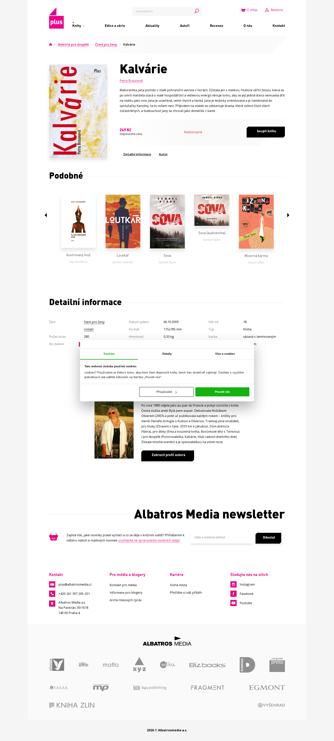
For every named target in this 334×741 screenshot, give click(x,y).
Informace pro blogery (126, 592)
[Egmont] (267, 687)
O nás (248, 25)
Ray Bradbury (78, 261)
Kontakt (279, 25)
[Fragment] (207, 687)
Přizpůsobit (164, 391)
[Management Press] (100, 687)
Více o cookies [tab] (225, 353)
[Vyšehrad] (271, 705)
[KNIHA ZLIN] (71, 705)
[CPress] (58, 687)
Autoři (185, 25)
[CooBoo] (84, 664)
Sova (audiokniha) (211, 233)
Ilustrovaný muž (78, 255)
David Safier (256, 262)
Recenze (216, 25)
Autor (163, 154)
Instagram (247, 584)
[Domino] (247, 664)
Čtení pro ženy (106, 44)
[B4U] (150, 687)
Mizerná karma (256, 255)
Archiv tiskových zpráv (126, 600)
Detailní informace (137, 154)
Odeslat (269, 537)
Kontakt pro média (123, 585)
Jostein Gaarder (122, 262)
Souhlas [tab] (109, 353)
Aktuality (152, 25)
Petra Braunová (131, 80)
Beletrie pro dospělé (73, 44)
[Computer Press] (277, 664)
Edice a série (115, 25)
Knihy (77, 25)
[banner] (56, 18)
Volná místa (178, 585)
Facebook (247, 594)
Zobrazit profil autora (168, 455)
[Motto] (110, 664)
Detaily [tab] (167, 353)
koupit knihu (266, 131)
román (89, 329)
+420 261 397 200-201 (74, 594)
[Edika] (167, 664)
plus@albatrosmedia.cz (75, 584)
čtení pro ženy (94, 322)
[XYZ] (139, 664)
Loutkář (123, 255)
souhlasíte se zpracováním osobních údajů (149, 540)
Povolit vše (222, 391)
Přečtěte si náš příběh (186, 592)
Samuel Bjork (167, 262)
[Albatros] (56, 664)
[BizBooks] (207, 664)
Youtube (246, 603)
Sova (167, 255)
